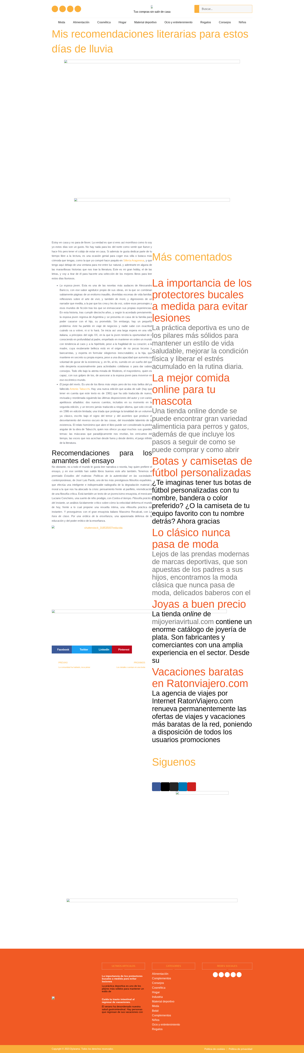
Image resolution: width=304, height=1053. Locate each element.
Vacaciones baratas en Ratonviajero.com (200, 677)
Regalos (205, 22)
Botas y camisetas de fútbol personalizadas (202, 466)
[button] (62, 649)
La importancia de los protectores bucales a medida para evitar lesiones (202, 300)
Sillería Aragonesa (133, 260)
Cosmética (104, 22)
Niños (242, 22)
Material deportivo (145, 22)
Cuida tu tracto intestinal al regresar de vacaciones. (118, 1000)
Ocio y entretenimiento (178, 22)
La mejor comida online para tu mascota (191, 389)
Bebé (155, 1010)
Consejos (225, 22)
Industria (157, 996)
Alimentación (81, 22)
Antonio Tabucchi (79, 388)
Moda (61, 22)
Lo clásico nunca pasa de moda (191, 538)
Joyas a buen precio (199, 604)
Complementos (161, 978)
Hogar (122, 22)
